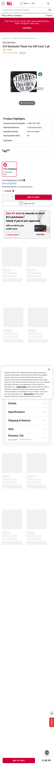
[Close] (49, 369)
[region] (27, 382)
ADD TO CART (33, 197)
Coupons (49, 15)
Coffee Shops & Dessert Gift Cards (24, 38)
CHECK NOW (12, 235)
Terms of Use (28, 394)
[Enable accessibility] (51, 713)
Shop (9, 42)
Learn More (27, 28)
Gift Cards (6, 38)
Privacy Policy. (22, 387)
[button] (27, 183)
